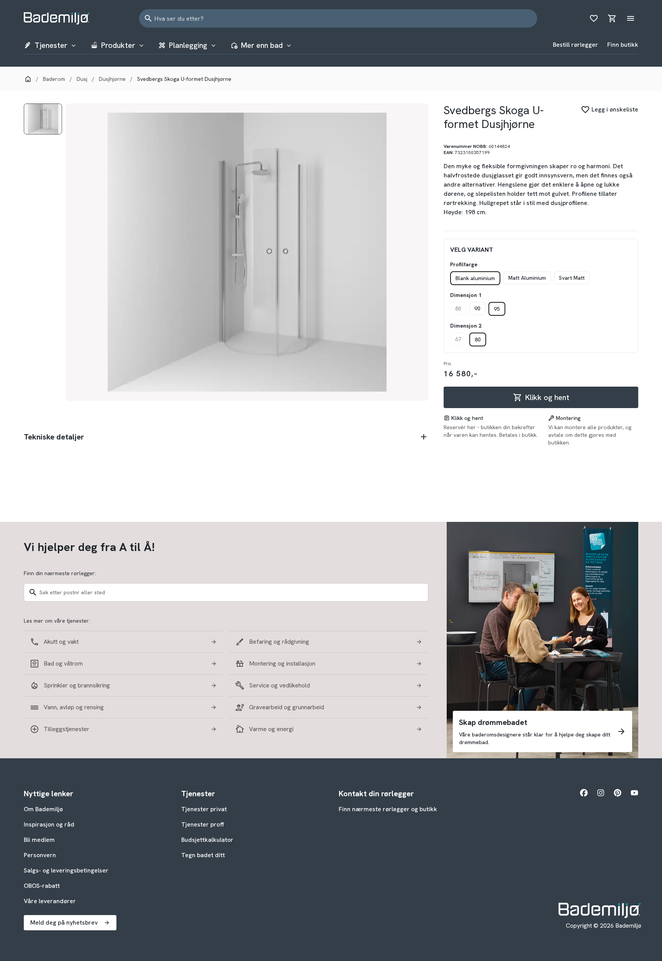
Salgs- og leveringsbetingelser (66, 870)
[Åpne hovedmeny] (630, 18)
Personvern (40, 855)
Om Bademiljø (43, 809)
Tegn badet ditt (203, 855)
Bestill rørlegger (575, 45)
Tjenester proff (202, 824)
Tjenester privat (204, 809)
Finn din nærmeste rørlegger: (60, 573)
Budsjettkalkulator (207, 840)
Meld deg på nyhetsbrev (64, 922)
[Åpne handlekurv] (612, 18)
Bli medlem (39, 840)
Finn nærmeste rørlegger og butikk (388, 809)
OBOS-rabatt (42, 886)
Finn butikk (622, 45)
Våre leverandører (50, 901)
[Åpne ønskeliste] (593, 18)
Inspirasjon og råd (49, 824)
